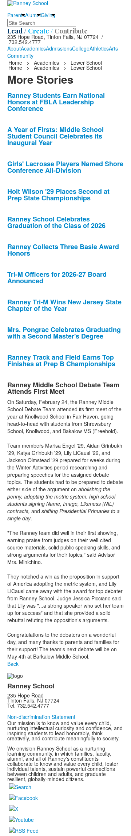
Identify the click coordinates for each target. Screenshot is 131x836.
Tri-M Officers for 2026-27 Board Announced (57, 277)
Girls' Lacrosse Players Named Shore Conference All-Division (65, 167)
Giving (48, 15)
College (81, 48)
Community (20, 55)
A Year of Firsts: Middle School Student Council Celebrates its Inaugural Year (55, 136)
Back (13, 663)
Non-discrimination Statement (41, 716)
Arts (113, 48)
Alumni (33, 15)
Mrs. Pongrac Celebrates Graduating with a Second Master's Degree (64, 333)
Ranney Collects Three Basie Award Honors (63, 250)
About (14, 48)
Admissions (59, 48)
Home (16, 62)
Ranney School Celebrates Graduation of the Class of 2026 (56, 222)
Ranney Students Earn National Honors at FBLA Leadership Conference (56, 102)
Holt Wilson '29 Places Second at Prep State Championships (58, 195)
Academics (33, 48)
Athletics (99, 48)
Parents (16, 15)
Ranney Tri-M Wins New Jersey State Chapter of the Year (64, 305)
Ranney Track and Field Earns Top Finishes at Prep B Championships (61, 360)
